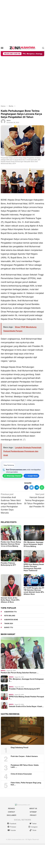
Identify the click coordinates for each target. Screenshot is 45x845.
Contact (11, 812)
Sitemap (33, 812)
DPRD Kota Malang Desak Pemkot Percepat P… (26, 697)
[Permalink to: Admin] (3, 120)
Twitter (34, 823)
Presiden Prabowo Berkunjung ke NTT (8, 564)
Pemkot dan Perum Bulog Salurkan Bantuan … (20, 673)
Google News (33, 476)
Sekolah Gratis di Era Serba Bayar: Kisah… (26, 706)
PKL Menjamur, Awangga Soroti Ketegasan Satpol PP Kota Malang (33, 544)
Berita (3, 670)
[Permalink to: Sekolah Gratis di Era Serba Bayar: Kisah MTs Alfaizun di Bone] (11, 585)
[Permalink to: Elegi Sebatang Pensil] (22, 731)
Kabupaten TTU (10, 612)
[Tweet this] (31, 487)
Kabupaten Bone (11, 619)
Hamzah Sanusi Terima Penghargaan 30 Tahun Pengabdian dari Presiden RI (34, 500)
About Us (33, 808)
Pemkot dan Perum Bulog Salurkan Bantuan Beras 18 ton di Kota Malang (11, 544)
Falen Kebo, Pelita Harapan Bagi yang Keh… (26, 784)
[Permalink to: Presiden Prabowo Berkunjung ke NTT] (11, 555)
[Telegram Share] (36, 487)
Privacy (33, 815)
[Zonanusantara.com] (22, 47)
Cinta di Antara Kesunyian (21, 774)
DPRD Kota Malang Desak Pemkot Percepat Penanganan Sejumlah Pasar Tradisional (34, 567)
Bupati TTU (8, 627)
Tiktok (34, 830)
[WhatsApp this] (42, 487)
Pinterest (13, 827)
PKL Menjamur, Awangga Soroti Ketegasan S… (26, 680)
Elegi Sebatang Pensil (19, 747)
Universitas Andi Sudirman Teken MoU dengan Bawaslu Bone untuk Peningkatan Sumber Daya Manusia (11, 503)
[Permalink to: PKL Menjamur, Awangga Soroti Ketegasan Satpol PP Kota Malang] (34, 533)
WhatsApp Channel (14, 476)
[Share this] (26, 487)
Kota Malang (9, 615)
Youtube (13, 830)
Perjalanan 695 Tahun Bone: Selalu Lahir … (25, 766)
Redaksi (11, 808)
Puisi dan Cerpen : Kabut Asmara (24, 756)
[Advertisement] (22, 22)
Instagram (34, 827)
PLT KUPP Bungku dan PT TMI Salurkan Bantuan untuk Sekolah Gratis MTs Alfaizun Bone (34, 591)
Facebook (13, 823)
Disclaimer (11, 815)
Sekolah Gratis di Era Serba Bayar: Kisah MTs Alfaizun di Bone (10, 600)
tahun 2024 (8, 623)
